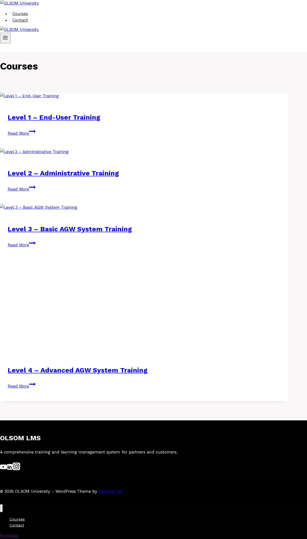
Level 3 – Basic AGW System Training (70, 229)
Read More (21, 133)
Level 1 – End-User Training (54, 117)
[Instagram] (16, 468)
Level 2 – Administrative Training (63, 173)
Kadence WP (111, 491)
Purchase (9, 535)
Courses (20, 13)
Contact (20, 20)
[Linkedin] (9, 468)
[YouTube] (3, 468)
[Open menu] (5, 38)
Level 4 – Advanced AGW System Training (78, 370)
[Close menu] (1, 508)
